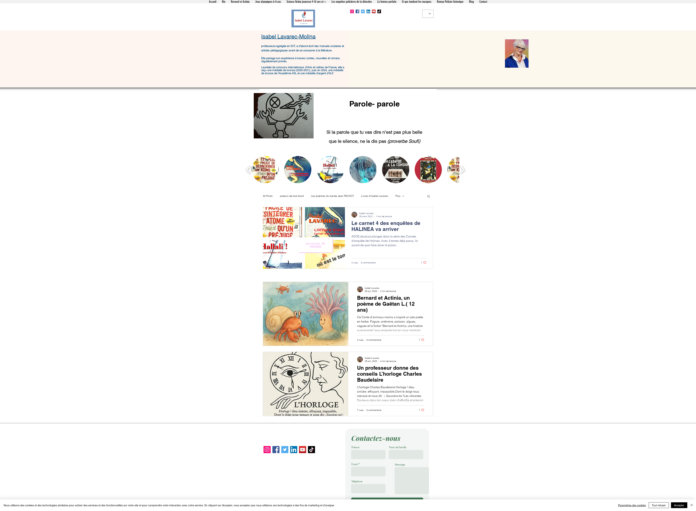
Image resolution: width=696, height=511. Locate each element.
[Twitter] (363, 11)
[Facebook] (357, 11)
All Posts (268, 196)
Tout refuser (659, 505)
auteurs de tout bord (292, 196)
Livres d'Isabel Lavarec (374, 196)
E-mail (354, 464)
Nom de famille (397, 447)
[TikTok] (379, 11)
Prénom (355, 447)
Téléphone (356, 481)
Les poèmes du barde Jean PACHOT (332, 196)
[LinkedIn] (368, 11)
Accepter (679, 505)
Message (400, 464)
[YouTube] (374, 11)
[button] (265, 169)
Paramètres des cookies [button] (632, 505)
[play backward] (248, 169)
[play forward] (462, 169)
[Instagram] (352, 11)
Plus (397, 196)
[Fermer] (691, 505)
